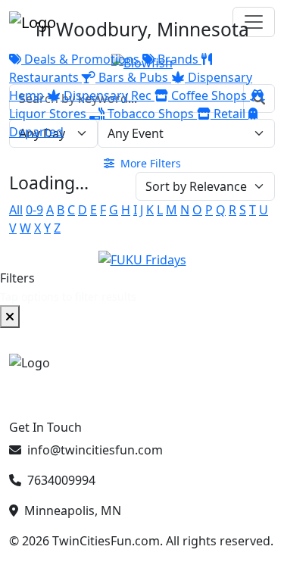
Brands (177, 59)
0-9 (34, 209)
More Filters (149, 163)
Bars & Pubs (133, 77)
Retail (229, 113)
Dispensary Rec (107, 95)
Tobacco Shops (151, 113)
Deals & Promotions (81, 59)
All (16, 209)
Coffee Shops (209, 95)
